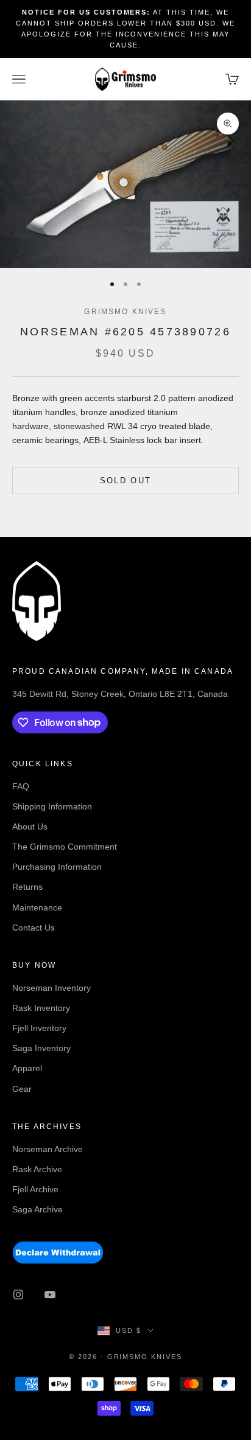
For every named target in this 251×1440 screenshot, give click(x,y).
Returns (27, 887)
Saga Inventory (41, 1048)
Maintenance (37, 907)
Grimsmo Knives (125, 311)
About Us (30, 826)
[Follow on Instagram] (18, 1294)
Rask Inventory (41, 1008)
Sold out (126, 480)
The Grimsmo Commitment (64, 846)
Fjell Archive (35, 1189)
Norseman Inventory (51, 988)
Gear (22, 1089)
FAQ (20, 786)
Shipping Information (52, 806)
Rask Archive (37, 1169)
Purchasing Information (57, 867)
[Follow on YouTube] (50, 1294)
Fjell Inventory (39, 1028)
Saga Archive (37, 1209)
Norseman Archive (47, 1149)
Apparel (27, 1068)
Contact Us (33, 927)
